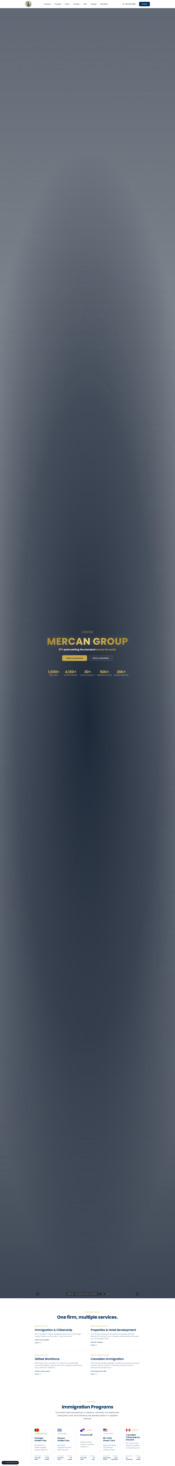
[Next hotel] (137, 1294)
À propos (47, 4)
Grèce (67, 4)
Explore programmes (74, 658)
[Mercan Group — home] (28, 4)
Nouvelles (104, 4)
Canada (93, 4)
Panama (76, 4)
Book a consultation (101, 658)
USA (85, 4)
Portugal (58, 4)
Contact (144, 4)
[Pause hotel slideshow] (106, 1294)
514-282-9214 (130, 4)
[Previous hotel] (37, 1294)
